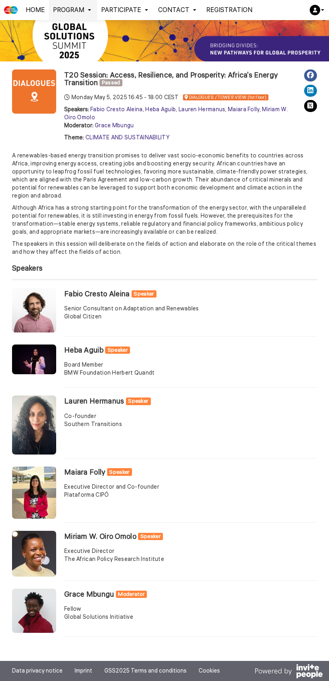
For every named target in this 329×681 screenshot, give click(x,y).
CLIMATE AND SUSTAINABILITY (127, 138)
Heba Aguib (160, 110)
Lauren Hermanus (202, 110)
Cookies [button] (209, 671)
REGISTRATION (229, 10)
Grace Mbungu (114, 126)
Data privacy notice (37, 671)
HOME (35, 10)
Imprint (83, 671)
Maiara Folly (244, 110)
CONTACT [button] (173, 10)
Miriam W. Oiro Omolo (100, 536)
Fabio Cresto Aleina (116, 110)
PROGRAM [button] (68, 10)
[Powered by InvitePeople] (288, 672)
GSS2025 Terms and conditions (145, 671)
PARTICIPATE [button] (121, 10)
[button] (317, 10)
